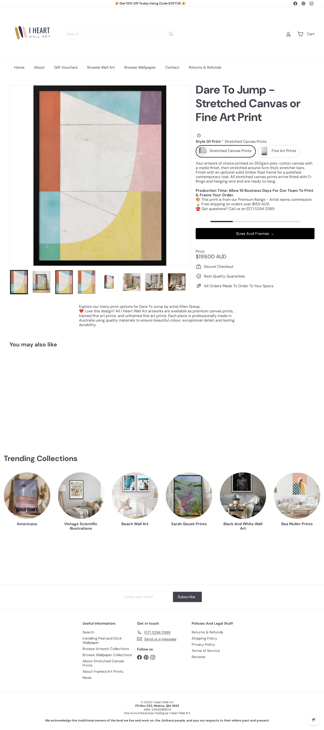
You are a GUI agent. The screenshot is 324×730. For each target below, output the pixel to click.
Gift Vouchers (66, 67)
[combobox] (120, 34)
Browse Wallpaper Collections (107, 655)
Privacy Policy (203, 644)
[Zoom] (100, 175)
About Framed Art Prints (103, 671)
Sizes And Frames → (255, 233)
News (87, 677)
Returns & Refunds (205, 67)
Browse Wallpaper (140, 67)
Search (88, 632)
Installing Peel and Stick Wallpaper (102, 640)
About (39, 67)
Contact (172, 67)
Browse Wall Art (101, 67)
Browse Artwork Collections (106, 648)
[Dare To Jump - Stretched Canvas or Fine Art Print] (32, 394)
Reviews (198, 656)
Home (19, 67)
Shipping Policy (204, 638)
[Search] (171, 34)
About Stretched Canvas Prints (103, 663)
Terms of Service (206, 650)
